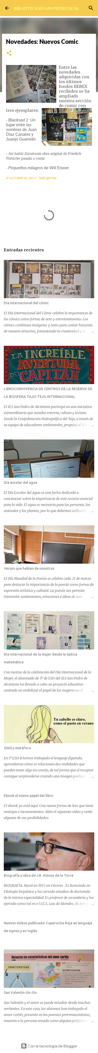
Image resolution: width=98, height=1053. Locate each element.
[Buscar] (91, 8)
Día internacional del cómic (26, 303)
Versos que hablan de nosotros (29, 568)
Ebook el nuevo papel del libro (28, 796)
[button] (9, 53)
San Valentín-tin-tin (20, 993)
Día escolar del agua (20, 483)
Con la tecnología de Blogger (52, 1045)
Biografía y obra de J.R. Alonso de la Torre (38, 875)
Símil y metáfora (17, 748)
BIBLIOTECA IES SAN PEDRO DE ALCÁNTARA (56, 8)
